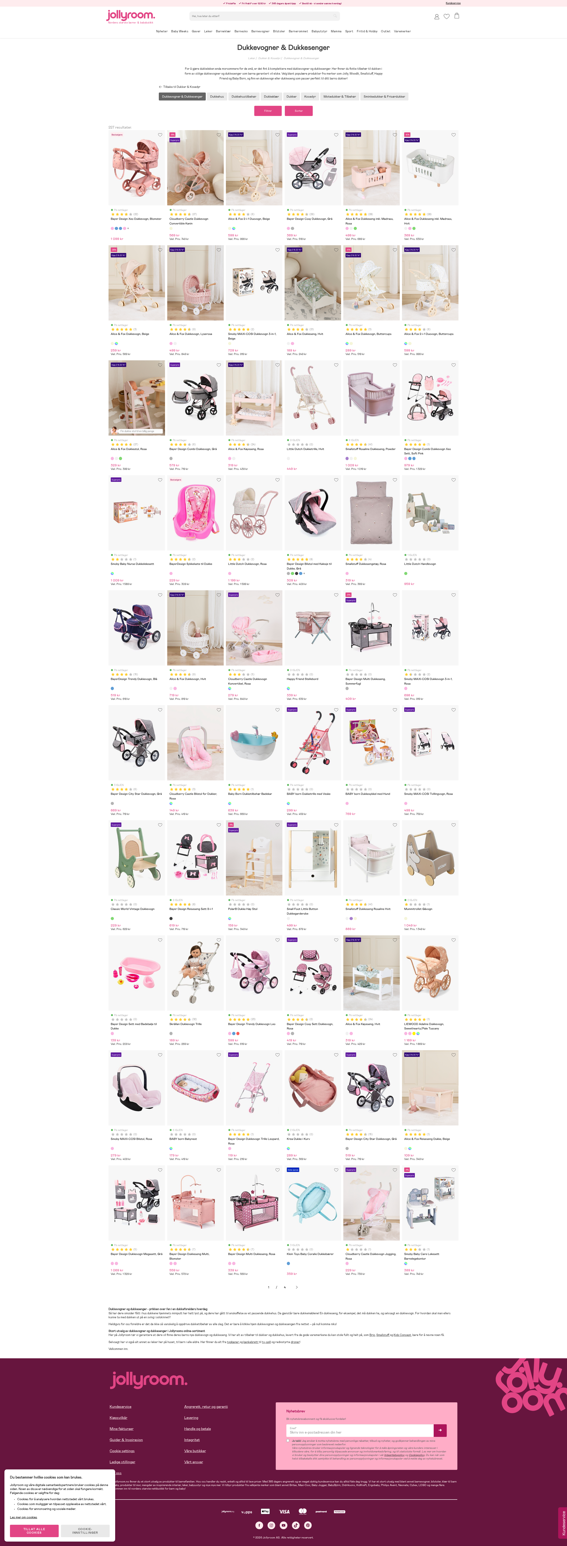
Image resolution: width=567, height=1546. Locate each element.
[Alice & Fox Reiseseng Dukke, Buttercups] (409, 1148)
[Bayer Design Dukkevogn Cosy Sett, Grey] (292, 1033)
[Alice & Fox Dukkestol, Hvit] (116, 458)
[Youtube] (283, 1525)
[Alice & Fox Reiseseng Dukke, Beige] (405, 1148)
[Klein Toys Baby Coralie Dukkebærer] (288, 1263)
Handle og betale (197, 1428)
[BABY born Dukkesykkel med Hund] (347, 803)
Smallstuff (383, 1335)
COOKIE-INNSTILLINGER (85, 1530)
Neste (296, 1287)
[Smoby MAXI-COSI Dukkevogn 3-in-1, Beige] (229, 343)
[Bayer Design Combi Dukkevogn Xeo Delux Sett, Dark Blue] (409, 458)
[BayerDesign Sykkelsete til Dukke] (171, 573)
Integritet (192, 1440)
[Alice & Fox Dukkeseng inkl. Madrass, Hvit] (351, 228)
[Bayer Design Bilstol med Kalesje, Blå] (300, 573)
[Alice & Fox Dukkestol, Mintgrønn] (120, 458)
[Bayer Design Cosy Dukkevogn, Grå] (288, 228)
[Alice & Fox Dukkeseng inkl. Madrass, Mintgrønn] (355, 228)
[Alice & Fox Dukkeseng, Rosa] (292, 343)
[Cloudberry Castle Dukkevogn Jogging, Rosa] (347, 1263)
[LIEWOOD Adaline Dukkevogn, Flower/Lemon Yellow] (414, 1033)
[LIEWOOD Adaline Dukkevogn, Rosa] (409, 1033)
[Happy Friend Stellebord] (288, 688)
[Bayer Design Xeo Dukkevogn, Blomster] (112, 228)
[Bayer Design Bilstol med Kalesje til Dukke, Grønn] (292, 573)
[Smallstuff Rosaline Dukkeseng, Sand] (355, 458)
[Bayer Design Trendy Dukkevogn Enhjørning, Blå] (233, 1033)
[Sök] (335, 16)
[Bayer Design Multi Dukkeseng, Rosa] (175, 1263)
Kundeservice (453, 3)
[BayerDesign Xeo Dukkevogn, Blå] (116, 228)
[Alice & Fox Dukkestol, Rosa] (112, 458)
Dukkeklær (271, 96)
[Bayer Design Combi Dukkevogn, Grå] (171, 458)
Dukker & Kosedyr (269, 58)
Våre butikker (195, 1451)
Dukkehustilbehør (244, 96)
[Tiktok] (296, 1525)
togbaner (233, 1342)
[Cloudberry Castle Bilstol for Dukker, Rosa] (171, 803)
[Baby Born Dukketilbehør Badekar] (229, 803)
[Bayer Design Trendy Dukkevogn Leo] (229, 1033)
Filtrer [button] (268, 111)
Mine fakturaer (122, 1428)
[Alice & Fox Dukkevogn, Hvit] (175, 343)
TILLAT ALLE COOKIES (34, 1530)
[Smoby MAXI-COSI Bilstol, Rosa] (112, 1148)
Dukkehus (217, 96)
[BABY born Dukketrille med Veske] (288, 803)
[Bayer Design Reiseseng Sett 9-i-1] (171, 918)
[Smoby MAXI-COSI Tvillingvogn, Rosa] (405, 803)
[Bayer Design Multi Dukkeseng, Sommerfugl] (347, 688)
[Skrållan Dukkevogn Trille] (171, 1033)
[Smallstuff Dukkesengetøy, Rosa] (347, 573)
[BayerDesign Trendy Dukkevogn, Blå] (112, 688)
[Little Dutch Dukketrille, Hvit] (288, 458)
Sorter (299, 111)
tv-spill (266, 1342)
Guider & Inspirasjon (126, 1440)
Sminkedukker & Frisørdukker (384, 96)
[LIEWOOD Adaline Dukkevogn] (417, 1033)
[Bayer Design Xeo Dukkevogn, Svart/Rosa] (124, 228)
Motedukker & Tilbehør (340, 96)
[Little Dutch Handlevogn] (405, 573)
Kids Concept (402, 1335)
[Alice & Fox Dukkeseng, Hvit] (288, 343)
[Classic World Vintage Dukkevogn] (112, 918)
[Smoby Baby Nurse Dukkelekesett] (112, 573)
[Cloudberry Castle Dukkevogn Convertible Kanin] (171, 228)
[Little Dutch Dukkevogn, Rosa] (229, 573)
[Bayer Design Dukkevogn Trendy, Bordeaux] (237, 1033)
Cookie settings (122, 1451)
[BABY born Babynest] (171, 1148)
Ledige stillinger (122, 1462)
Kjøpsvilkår (118, 1417)
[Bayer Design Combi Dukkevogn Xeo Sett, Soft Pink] (405, 458)
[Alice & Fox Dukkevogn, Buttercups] (116, 343)
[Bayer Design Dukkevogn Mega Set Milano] (116, 1263)
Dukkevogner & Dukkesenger (301, 58)
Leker (251, 58)
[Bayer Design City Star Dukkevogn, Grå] (112, 803)
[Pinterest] (308, 1525)
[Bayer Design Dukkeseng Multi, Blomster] (171, 1263)
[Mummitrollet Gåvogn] (405, 918)
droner (295, 1342)
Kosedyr (310, 96)
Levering (191, 1417)
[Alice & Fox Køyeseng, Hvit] (233, 458)
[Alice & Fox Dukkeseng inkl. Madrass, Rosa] (347, 228)
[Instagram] (271, 1525)
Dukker (292, 96)
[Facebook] (259, 1525)
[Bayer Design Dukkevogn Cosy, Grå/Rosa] (292, 228)
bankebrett (251, 1342)
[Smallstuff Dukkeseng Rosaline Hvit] (351, 458)
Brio (372, 1335)
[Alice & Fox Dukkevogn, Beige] (112, 343)
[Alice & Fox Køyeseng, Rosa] (229, 458)
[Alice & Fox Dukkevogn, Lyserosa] (171, 343)
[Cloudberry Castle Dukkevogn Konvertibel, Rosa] (229, 688)
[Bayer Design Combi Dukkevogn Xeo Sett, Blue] (414, 458)
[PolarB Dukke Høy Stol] (229, 918)
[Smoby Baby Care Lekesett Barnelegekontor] (405, 1263)
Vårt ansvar (193, 1462)
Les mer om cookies (23, 1517)
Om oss (116, 1473)
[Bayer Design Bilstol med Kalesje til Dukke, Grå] (288, 573)
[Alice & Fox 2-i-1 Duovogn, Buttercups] (233, 228)
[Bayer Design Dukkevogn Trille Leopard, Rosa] (229, 1148)
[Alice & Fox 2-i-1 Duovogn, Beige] (229, 228)
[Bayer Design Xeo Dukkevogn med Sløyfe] (120, 228)
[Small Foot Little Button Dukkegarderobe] (288, 918)
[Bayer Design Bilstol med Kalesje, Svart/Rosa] (296, 573)
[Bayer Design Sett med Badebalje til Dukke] (112, 1033)
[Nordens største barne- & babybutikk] (130, 14)
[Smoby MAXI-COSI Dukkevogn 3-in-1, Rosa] (405, 688)
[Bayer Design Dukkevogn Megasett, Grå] (112, 1263)
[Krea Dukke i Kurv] (288, 1148)
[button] (446, 16)
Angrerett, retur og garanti (206, 1406)
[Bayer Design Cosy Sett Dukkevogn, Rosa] (288, 1033)
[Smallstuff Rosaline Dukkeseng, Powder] (347, 458)
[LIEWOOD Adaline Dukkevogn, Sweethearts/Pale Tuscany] (405, 1033)
